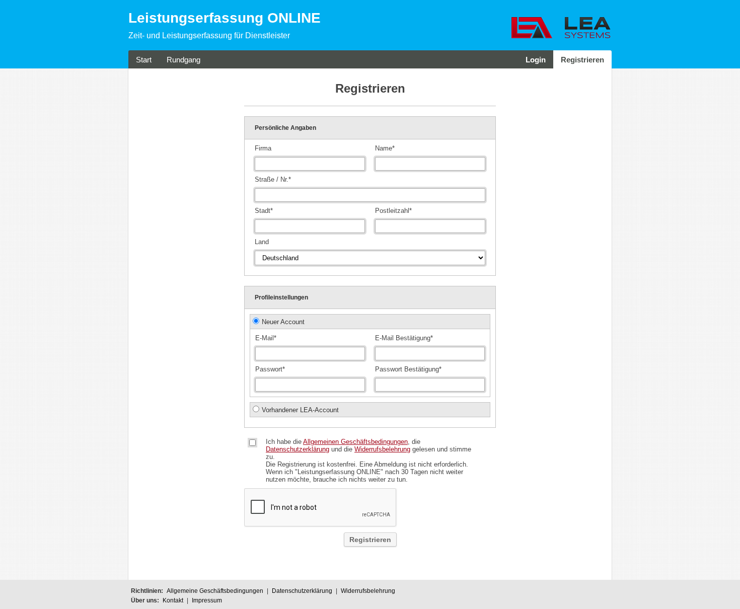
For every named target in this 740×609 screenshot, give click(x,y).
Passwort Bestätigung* (408, 369)
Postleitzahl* (393, 210)
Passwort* (270, 369)
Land (262, 242)
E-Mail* (265, 338)
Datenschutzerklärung (297, 449)
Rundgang (183, 59)
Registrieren (582, 59)
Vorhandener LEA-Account (300, 410)
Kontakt (173, 600)
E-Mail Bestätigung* (404, 338)
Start (144, 59)
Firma (263, 148)
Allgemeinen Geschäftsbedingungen (355, 441)
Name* (385, 148)
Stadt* (264, 210)
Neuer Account (283, 322)
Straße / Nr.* (273, 179)
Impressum (207, 600)
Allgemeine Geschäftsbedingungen (215, 590)
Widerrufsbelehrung (382, 449)
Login (536, 59)
